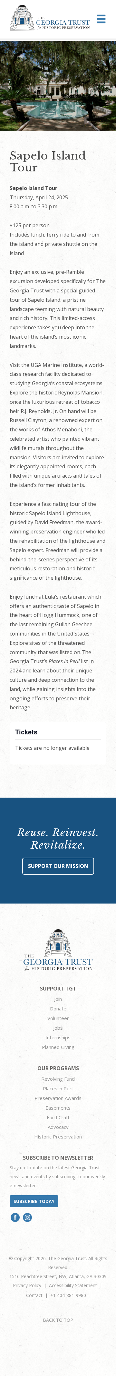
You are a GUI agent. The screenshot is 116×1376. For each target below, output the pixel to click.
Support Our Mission (58, 866)
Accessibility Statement (73, 1285)
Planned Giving (58, 1047)
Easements (58, 1107)
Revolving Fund (58, 1079)
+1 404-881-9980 (68, 1295)
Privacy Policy (27, 1285)
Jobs (58, 1028)
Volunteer (58, 1018)
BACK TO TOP (58, 1320)
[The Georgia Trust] (50, 17)
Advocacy (58, 1127)
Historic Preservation (58, 1136)
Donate (58, 1008)
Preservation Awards (58, 1098)
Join (58, 999)
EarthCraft (58, 1117)
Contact (34, 1295)
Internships (58, 1037)
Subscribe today (34, 1201)
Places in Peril (58, 1088)
